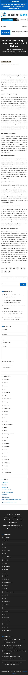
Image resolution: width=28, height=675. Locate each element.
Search (24, 26)
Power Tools (20, 6)
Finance (6, 418)
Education (6, 405)
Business (6, 386)
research (6, 450)
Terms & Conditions (7, 492)
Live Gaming (7, 443)
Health (5, 430)
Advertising (6, 379)
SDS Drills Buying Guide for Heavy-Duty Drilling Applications (15, 307)
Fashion (6, 411)
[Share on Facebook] (6, 268)
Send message (6, 367)
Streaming (6, 459)
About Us (4, 485)
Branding (6, 382)
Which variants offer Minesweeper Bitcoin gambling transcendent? (21, 278)
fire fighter (6, 421)
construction (7, 392)
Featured (6, 414)
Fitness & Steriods (8, 424)
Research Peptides (20, 4)
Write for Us (5, 487)
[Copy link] (9, 271)
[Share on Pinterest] (21, 268)
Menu (4, 26)
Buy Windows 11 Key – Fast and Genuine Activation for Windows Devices (13, 318)
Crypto (5, 395)
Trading (6, 466)
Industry (6, 437)
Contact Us (5, 482)
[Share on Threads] (5, 271)
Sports (5, 456)
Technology (7, 462)
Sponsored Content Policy (9, 502)
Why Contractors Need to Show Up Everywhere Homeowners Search (12, 301)
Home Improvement (5, 61)
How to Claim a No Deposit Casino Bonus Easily (8, 278)
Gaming (6, 427)
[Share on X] (10, 268)
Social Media (7, 453)
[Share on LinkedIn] (14, 268)
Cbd (5, 389)
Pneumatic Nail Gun (14, 8)
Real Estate (6, 446)
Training (6, 469)
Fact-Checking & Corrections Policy (11, 499)
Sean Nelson (14, 64)
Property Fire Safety (9, 6)
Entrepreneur (7, 408)
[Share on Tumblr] (2, 271)
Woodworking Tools (7, 4)
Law (5, 440)
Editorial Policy (5, 497)
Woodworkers (7, 472)
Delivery (6, 402)
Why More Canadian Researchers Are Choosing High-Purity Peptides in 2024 (13, 313)
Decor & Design (7, 398)
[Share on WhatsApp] (17, 268)
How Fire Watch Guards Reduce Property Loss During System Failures (15, 296)
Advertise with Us (6, 490)
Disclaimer (4, 494)
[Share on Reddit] (24, 268)
